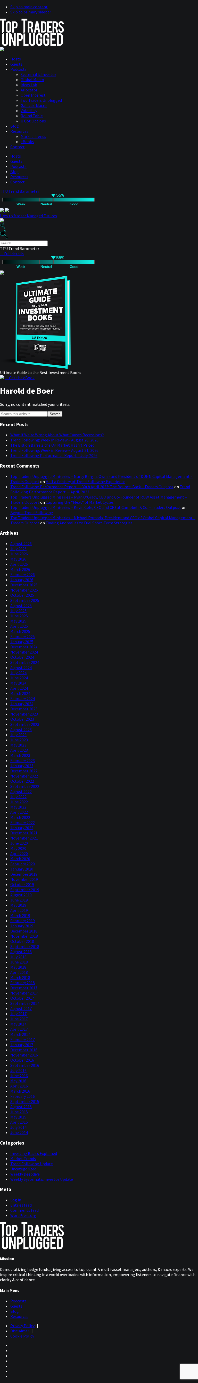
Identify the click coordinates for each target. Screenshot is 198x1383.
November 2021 (24, 838)
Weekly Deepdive (25, 1174)
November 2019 (24, 879)
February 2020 (22, 863)
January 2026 (21, 579)
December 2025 (23, 584)
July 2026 (18, 548)
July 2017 (18, 1013)
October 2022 (22, 781)
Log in (15, 1199)
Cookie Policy (22, 1336)
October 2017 (22, 998)
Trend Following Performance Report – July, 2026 (53, 455)
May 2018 (18, 967)
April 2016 (19, 1086)
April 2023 (19, 750)
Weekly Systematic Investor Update (41, 1179)
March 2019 (20, 915)
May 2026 (18, 559)
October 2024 (22, 657)
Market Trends (33, 136)
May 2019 (18, 905)
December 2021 (23, 832)
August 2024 (21, 667)
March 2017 (20, 1034)
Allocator (29, 89)
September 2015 (24, 1101)
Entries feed (21, 1205)
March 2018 (20, 977)
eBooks (27, 141)
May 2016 (18, 1080)
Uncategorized (23, 1168)
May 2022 (18, 807)
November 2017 (24, 993)
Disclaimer (19, 1330)
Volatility (29, 110)
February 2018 (22, 982)
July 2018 (18, 956)
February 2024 (22, 698)
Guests (16, 64)
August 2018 (21, 951)
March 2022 (20, 817)
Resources (19, 131)
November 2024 (24, 652)
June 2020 (19, 843)
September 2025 (24, 600)
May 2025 (18, 621)
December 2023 (23, 708)
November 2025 (24, 590)
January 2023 (21, 765)
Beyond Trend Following (31, 512)
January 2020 (21, 869)
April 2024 (19, 688)
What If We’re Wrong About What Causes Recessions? (57, 434)
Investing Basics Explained (33, 1153)
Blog (14, 126)
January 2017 (21, 1044)
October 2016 (22, 1060)
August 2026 (21, 543)
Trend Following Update (31, 1163)
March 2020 (20, 858)
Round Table (32, 115)
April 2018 (19, 972)
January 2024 (21, 703)
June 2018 (19, 962)
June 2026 (19, 553)
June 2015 (19, 1111)
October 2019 (22, 884)
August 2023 (21, 729)
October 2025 (22, 595)
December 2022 (23, 770)
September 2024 (24, 662)
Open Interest (33, 95)
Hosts (15, 58)
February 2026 (22, 574)
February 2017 (22, 1039)
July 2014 (18, 1127)
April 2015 (19, 1122)
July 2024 (18, 672)
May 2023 (18, 745)
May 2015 (18, 1117)
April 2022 (19, 812)
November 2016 (24, 1055)
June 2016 (19, 1075)
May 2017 (18, 1024)
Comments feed (24, 1210)
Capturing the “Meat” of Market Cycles (80, 502)
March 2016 (20, 1091)
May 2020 (18, 848)
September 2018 (24, 946)
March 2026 (20, 569)
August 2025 (21, 605)
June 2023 (19, 739)
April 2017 (19, 1029)
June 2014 (19, 1132)
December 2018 (23, 931)
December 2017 (23, 987)
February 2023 (22, 760)
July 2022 (18, 796)
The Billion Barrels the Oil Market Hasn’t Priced (52, 445)
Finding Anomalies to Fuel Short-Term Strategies (89, 522)
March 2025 (20, 631)
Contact (17, 146)
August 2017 (21, 1008)
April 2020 (19, 853)
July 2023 (18, 734)
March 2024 (20, 693)
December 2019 (23, 874)
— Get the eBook (20, 377)
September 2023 (24, 724)
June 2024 (19, 677)
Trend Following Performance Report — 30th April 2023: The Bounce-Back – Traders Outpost (92, 486)
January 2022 (21, 827)
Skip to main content (29, 6)
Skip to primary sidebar (30, 11)
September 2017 (24, 1003)
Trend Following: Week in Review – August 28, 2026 (54, 439)
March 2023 (20, 755)
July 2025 (18, 610)
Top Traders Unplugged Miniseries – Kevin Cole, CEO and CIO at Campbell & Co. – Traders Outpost (95, 507)
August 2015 (21, 1106)
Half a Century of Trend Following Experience (85, 481)
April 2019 (19, 910)
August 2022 (21, 791)
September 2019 (24, 889)
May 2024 (18, 683)
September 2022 (24, 786)
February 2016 (22, 1096)
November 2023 (24, 714)
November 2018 (24, 936)
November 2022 (24, 776)
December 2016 (23, 1049)
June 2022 (19, 801)
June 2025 (19, 615)
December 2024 (23, 646)
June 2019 (19, 900)
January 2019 (21, 925)
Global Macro (32, 79)
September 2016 (24, 1065)
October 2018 (22, 941)
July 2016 (18, 1070)
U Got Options (33, 120)
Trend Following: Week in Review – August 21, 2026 (54, 450)
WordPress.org (23, 1215)
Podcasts (18, 69)
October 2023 (22, 719)
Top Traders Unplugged (41, 100)
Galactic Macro (34, 105)
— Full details (12, 253)
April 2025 (19, 626)
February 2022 (22, 822)
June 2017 (19, 1018)
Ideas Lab (29, 84)
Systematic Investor (38, 74)
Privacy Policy (22, 1325)
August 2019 (21, 894)
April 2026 (19, 564)
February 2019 (22, 920)
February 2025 (22, 636)
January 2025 (21, 641)
